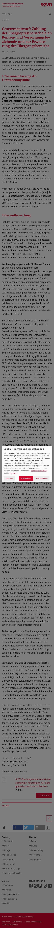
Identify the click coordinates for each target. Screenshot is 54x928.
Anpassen (9, 478)
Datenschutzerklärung (39, 470)
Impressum (14, 473)
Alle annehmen (42, 478)
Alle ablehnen (26, 478)
